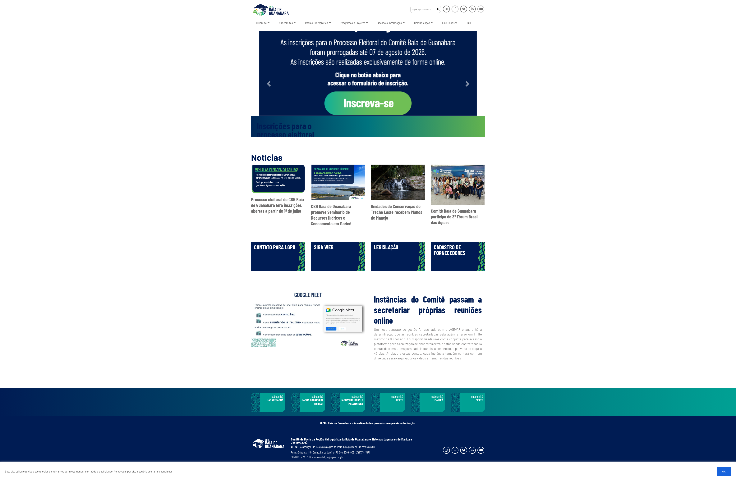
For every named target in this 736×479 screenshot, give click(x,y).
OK (724, 471)
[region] (368, 470)
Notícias (267, 157)
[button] (268, 84)
